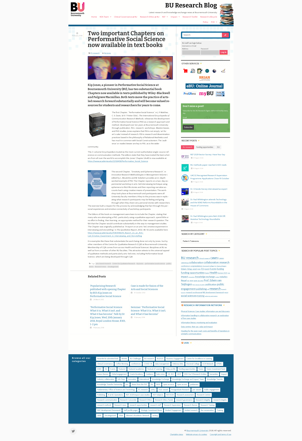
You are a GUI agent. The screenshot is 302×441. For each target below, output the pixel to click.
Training (220, 410)
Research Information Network (203, 305)
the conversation (207, 410)
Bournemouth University (79, 9)
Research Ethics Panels (164, 400)
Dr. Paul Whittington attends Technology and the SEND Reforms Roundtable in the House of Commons (208, 202)
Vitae (121, 416)
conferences (136, 364)
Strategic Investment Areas (151, 410)
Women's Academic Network (137, 416)
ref (208, 289)
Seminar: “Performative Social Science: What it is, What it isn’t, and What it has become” (148, 310)
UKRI (186, 343)
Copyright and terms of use (220, 435)
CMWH (221, 258)
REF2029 (170, 395)
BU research (190, 258)
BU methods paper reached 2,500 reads (208, 165)
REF (163, 17)
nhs (188, 281)
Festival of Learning (154, 369)
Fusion (207, 273)
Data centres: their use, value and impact (197, 327)
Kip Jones (107, 53)
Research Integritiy (203, 400)
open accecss (168, 385)
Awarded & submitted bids (107, 359)
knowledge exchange (205, 277)
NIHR (191, 281)
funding (220, 269)
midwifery (223, 277)
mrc (127, 385)
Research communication (107, 400)
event (207, 269)
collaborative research (216, 262)
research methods (104, 405)
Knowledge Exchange (160, 379)
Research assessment (185, 395)
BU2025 (160, 359)
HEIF (179, 374)
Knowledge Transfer (215, 379)
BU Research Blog (191, 5)
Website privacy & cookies (196, 435)
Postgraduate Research (180, 390)
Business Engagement (174, 359)
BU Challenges (135, 359)
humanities (214, 374)
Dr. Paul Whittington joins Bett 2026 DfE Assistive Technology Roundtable (207, 217)
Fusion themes (102, 374)
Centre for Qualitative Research (123, 264)
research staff (155, 405)
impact (184, 276)
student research (191, 410)
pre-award (197, 390)
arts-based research (103, 264)
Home (94, 17)
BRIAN (124, 359)
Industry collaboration (105, 379)
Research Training (207, 405)
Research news (100, 267)
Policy (205, 22)
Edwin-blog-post (189, 269)
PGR (213, 22)
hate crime (160, 374)
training (200, 296)
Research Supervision (172, 405)
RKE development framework (213, 292)
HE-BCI (171, 374)
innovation (191, 277)
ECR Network (208, 364)
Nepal (184, 280)
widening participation (211, 296)
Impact (174, 17)
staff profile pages (131, 410)
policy (153, 390)
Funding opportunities (187, 369)
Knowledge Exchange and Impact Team (188, 379)
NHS (158, 385)
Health (213, 272)
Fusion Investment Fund (216, 369)
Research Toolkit (190, 17)
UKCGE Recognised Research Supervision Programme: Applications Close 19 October (209, 177)
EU (202, 269)
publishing (201, 289)
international (144, 379)
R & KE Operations (115, 395)
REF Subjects (158, 395)
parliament (194, 385)
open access (198, 281)
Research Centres (204, 395)
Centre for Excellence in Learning (199, 359)
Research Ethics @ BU (149, 17)
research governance (184, 400)
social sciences (189, 295)
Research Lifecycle (208, 17)
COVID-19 (148, 364)
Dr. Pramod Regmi (220, 266)
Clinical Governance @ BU (125, 17)
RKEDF (226, 292)
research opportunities (138, 405)
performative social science (155, 264)
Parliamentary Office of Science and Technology (116, 390)
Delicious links (177, 364)
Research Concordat (128, 400)
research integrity (220, 400)
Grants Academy (136, 374)
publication (210, 284)
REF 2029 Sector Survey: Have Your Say (207, 154)
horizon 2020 (222, 273)
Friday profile (170, 369)
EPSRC (219, 364)
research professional (194, 292)
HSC (229, 273)
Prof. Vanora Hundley (199, 284)
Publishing (101, 395)
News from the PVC (139, 385)
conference (185, 266)
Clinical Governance (105, 364)
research (215, 289)
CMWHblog (185, 263)
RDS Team (104, 17)
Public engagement (211, 390)
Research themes (190, 405)
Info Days (121, 379)
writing (155, 416)
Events (213, 269)
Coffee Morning (122, 364)
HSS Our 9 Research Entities (195, 374)
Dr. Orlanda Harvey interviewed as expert (208, 189)
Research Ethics (145, 400)
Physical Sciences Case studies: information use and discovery (205, 311)
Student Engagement (173, 410)
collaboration (196, 262)
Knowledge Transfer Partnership (109, 385)
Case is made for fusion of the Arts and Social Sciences (147, 288)
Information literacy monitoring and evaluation (199, 323)
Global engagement (119, 374)
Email (185, 117)
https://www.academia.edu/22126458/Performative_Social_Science (118, 161)
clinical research (204, 258)
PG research (95, 53)
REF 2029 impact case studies (138, 395)
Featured (122, 369)
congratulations (196, 266)
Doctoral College (208, 266)
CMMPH (214, 258)
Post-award (163, 390)
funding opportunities (192, 272)
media (217, 277)
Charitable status (176, 435)
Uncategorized (113, 267)
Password (204, 49)
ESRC (199, 269)
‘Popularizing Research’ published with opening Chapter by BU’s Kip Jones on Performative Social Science (108, 291)
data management (162, 364)
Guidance (149, 374)
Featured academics (136, 369)
